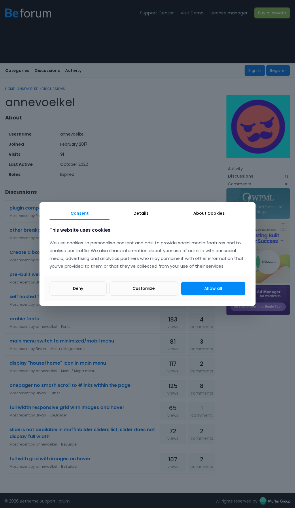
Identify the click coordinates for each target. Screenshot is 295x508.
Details (141, 213)
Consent (80, 213)
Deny (78, 288)
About (209, 213)
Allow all (213, 288)
